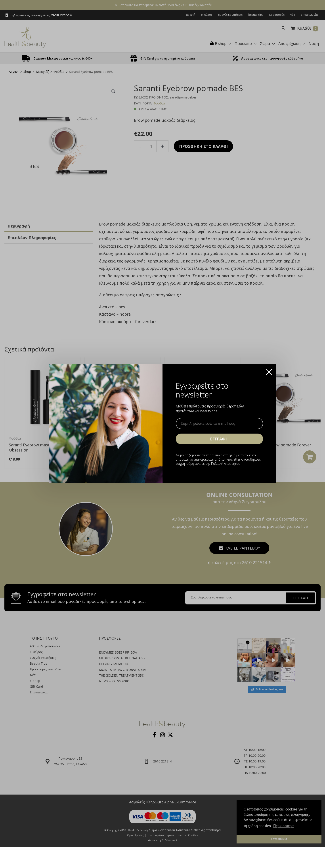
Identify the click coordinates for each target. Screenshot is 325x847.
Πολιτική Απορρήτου (225, 463)
